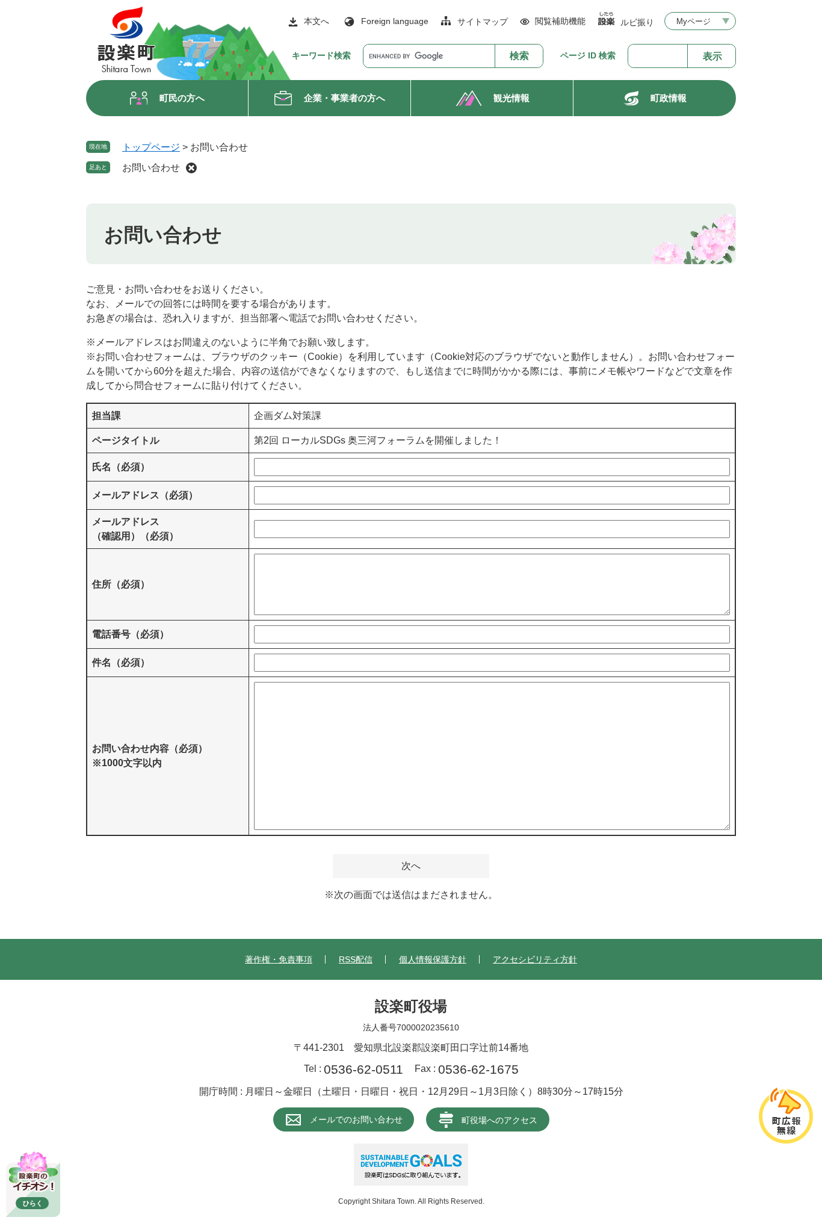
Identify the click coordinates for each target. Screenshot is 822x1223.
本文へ (316, 21)
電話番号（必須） (130, 634)
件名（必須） (121, 662)
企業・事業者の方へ (344, 98)
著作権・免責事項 (278, 959)
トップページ (151, 147)
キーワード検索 (321, 55)
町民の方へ (182, 98)
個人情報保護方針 (432, 959)
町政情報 (668, 98)
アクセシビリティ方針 (535, 959)
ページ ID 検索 (588, 55)
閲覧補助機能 (560, 21)
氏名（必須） (121, 467)
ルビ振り (637, 21)
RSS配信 (355, 959)
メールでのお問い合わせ (356, 1119)
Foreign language (394, 21)
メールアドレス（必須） (145, 495)
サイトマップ (482, 21)
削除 (191, 168)
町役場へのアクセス (499, 1120)
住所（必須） (121, 584)
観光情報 (511, 98)
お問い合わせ (151, 168)
